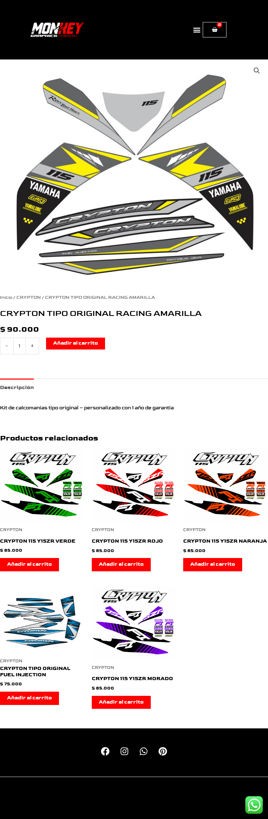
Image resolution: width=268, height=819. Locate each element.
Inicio (6, 297)
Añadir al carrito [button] (29, 564)
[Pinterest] (162, 751)
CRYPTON (28, 297)
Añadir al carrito (75, 343)
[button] (197, 30)
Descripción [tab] (17, 387)
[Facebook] (105, 751)
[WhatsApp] (143, 751)
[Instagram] (124, 751)
